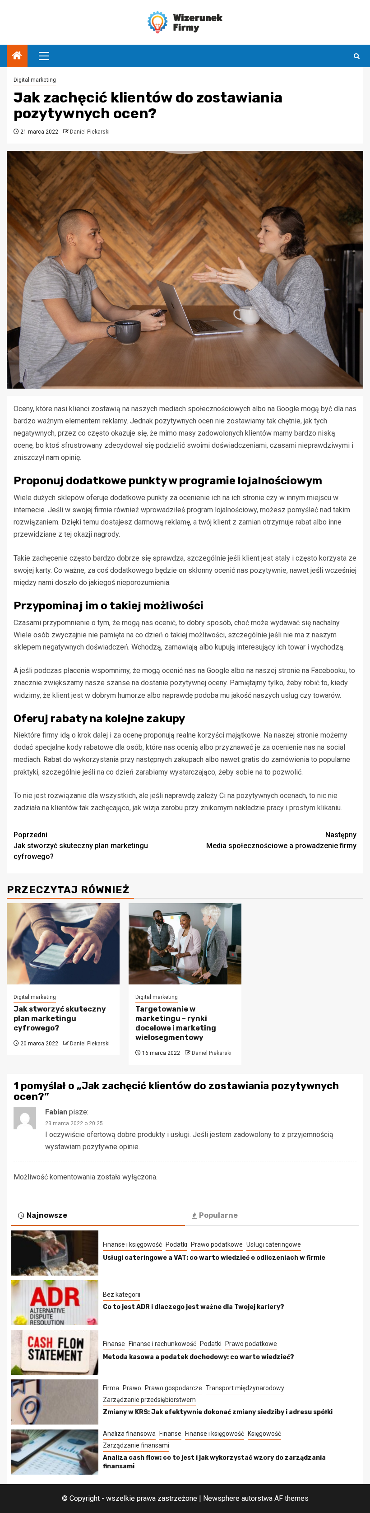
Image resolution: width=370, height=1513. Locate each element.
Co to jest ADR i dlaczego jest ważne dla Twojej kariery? (193, 1307)
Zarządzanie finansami (136, 1445)
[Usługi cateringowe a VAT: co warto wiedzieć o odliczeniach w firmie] (54, 1253)
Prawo (132, 1388)
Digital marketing (35, 80)
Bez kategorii (121, 1294)
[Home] (17, 56)
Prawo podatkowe (217, 1244)
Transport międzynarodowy (245, 1388)
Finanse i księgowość (132, 1244)
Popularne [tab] (218, 1215)
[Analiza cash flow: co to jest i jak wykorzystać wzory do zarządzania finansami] (54, 1452)
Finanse (114, 1343)
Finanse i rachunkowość (162, 1343)
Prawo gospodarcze (173, 1388)
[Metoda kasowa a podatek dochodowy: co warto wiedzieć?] (54, 1352)
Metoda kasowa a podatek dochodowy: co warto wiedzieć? (198, 1357)
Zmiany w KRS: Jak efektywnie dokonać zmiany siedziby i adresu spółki (218, 1412)
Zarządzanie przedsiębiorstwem (149, 1399)
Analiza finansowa (129, 1433)
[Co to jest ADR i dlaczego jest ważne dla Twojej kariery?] (54, 1302)
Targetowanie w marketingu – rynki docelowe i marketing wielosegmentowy (175, 1023)
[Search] (356, 56)
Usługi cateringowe (273, 1244)
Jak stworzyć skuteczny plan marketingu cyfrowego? (81, 846)
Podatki (176, 1244)
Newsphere (221, 1498)
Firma (111, 1388)
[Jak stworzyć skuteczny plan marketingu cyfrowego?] (63, 943)
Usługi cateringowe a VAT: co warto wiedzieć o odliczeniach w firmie (214, 1258)
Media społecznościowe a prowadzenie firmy (281, 840)
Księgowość (264, 1433)
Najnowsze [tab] (47, 1215)
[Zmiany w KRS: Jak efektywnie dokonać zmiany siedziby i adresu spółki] (54, 1402)
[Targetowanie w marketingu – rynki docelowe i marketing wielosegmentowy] (185, 943)
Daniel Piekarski (90, 132)
